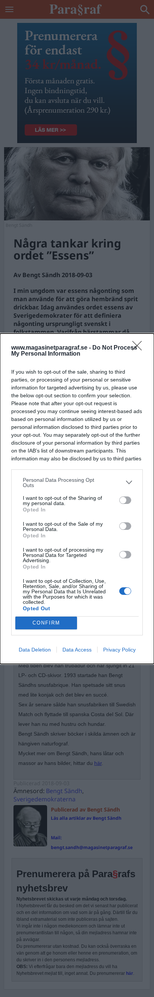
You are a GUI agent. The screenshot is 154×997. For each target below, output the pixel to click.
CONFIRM (46, 623)
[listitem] (77, 482)
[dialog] (77, 498)
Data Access (77, 650)
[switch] (125, 500)
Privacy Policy (119, 650)
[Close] (139, 348)
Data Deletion (35, 650)
